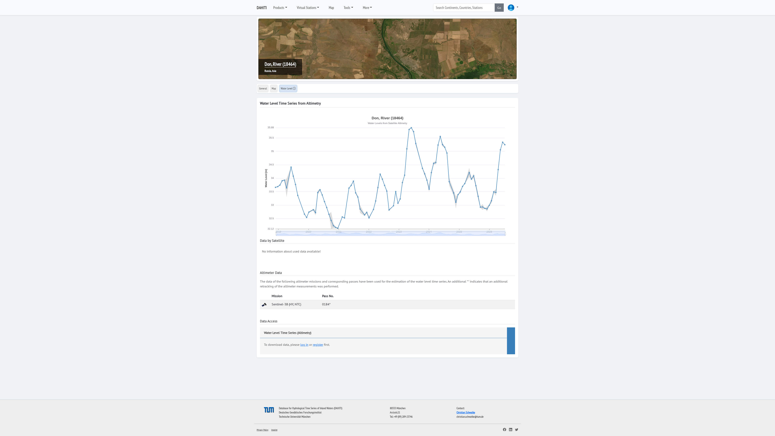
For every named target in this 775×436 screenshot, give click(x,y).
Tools (347, 7)
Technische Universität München (294, 416)
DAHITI (262, 7)
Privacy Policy (262, 429)
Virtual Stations (306, 7)
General (263, 88)
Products (278, 7)
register (318, 345)
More (366, 7)
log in (304, 345)
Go (499, 8)
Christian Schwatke (466, 412)
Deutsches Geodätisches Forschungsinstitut (300, 412)
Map (331, 7)
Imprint (274, 429)
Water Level (287, 88)
